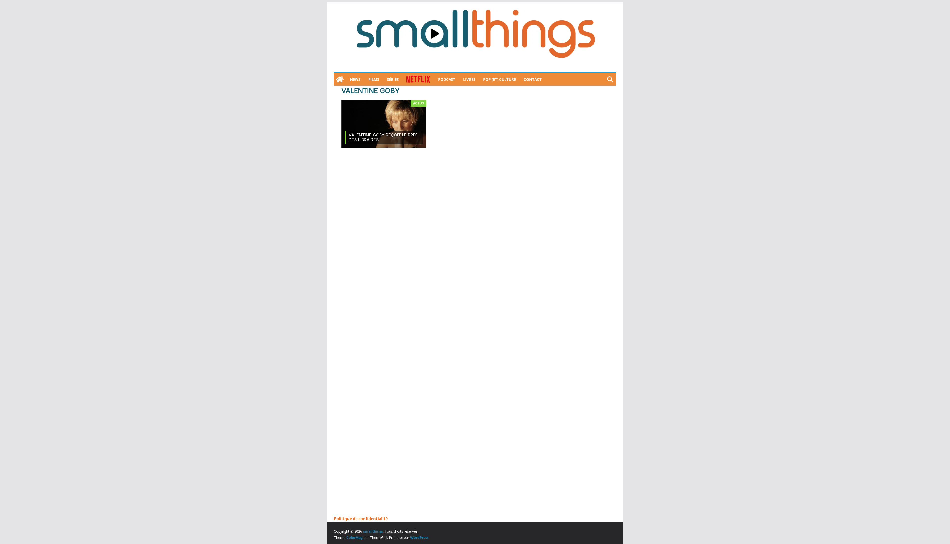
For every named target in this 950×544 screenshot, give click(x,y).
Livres (469, 79)
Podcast (446, 79)
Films (373, 79)
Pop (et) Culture (499, 79)
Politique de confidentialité (361, 518)
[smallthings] (340, 79)
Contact (533, 79)
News (355, 79)
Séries (393, 79)
